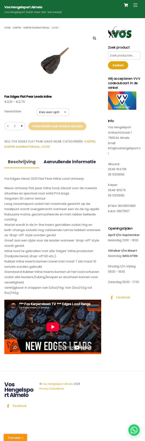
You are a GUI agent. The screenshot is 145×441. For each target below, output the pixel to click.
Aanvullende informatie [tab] (70, 162)
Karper (17, 27)
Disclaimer (57, 389)
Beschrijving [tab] (21, 162)
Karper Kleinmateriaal (36, 27)
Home (7, 27)
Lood (55, 27)
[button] (94, 38)
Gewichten (12, 111)
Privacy (44, 389)
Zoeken (118, 65)
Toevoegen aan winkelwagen (57, 126)
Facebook (123, 297)
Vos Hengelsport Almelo (57, 384)
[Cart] (126, 5)
